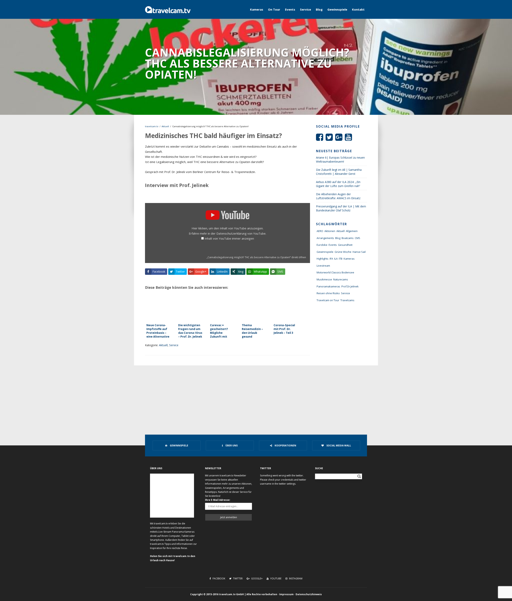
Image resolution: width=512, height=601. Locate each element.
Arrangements (325, 238)
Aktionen (329, 231)
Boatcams (348, 238)
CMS (357, 238)
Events (290, 9)
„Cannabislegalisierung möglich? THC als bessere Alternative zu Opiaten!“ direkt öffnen (256, 257)
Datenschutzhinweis (309, 594)
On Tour (274, 9)
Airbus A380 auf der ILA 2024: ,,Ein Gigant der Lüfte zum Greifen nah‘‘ (338, 184)
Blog (319, 9)
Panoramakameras (328, 286)
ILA (336, 258)
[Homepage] (168, 9)
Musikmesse (324, 279)
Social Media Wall (338, 445)
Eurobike (322, 245)
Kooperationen (285, 445)
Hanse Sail (359, 252)
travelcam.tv (151, 126)
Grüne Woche (343, 252)
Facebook (218, 578)
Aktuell (165, 126)
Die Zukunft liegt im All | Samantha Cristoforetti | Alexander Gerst (339, 172)
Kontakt (358, 9)
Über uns (231, 445)
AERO (320, 231)
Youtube (275, 578)
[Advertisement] (256, 395)
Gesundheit (345, 245)
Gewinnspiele (337, 9)
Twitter (237, 578)
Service (305, 9)
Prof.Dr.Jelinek (350, 286)
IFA (331, 258)
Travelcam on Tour (328, 300)
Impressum (286, 594)
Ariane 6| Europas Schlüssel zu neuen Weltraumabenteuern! (340, 159)
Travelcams (347, 300)
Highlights (322, 258)
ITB (340, 258)
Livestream (323, 265)
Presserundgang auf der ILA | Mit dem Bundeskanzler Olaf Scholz (341, 208)
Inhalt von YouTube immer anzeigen (229, 238)
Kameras (256, 9)
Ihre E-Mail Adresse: (217, 500)
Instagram (295, 578)
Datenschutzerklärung (231, 233)
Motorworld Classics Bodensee (335, 272)
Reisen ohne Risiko (328, 293)
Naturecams (340, 279)
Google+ (257, 578)
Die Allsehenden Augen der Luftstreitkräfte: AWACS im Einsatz (338, 196)
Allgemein (352, 231)
